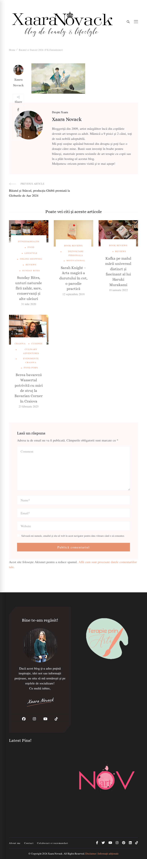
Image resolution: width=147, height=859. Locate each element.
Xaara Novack (18, 82)
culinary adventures (31, 351)
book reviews (73, 245)
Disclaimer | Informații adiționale (101, 853)
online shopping (31, 258)
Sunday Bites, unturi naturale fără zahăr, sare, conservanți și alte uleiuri (28, 288)
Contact (29, 843)
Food (31, 247)
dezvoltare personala (76, 253)
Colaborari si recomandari (52, 843)
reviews (31, 264)
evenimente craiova (31, 360)
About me (15, 843)
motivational (76, 260)
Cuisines (36, 343)
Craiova (20, 343)
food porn (31, 367)
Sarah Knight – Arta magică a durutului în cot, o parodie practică (73, 278)
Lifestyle (31, 253)
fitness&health (28, 241)
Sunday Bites (31, 270)
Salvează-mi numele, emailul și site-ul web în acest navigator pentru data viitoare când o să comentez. (73, 535)
